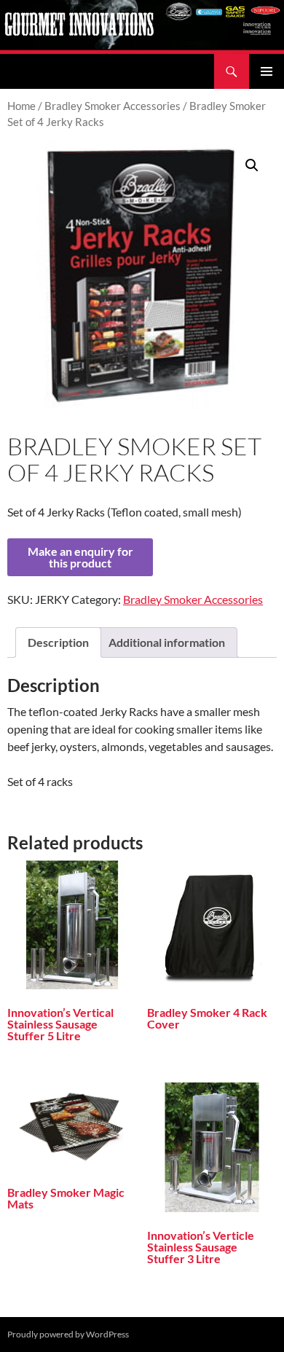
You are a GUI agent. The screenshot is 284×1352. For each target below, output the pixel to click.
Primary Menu (266, 71)
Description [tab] (58, 642)
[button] (252, 165)
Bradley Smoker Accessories (112, 105)
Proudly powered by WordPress (68, 1334)
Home (21, 105)
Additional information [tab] (167, 642)
